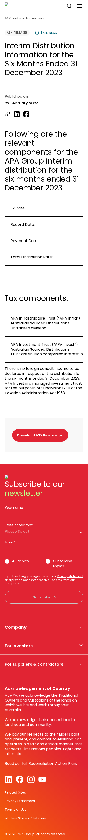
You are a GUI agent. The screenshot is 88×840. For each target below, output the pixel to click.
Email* (10, 542)
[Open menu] (79, 6)
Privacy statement (70, 576)
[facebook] (26, 114)
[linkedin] (17, 114)
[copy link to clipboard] (7, 114)
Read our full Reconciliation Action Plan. (41, 763)
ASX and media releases (24, 18)
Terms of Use (16, 809)
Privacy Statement (20, 801)
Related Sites (15, 792)
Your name (14, 507)
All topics (20, 561)
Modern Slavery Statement (27, 818)
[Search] (69, 6)
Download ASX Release (37, 435)
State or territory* (19, 525)
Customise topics (62, 564)
